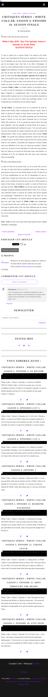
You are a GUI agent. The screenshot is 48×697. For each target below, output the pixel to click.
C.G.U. (19, 681)
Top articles (35, 678)
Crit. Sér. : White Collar (24, 13)
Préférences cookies (23, 684)
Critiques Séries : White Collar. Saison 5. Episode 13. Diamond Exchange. (24, 504)
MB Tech (24, 672)
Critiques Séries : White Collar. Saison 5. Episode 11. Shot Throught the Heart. (24, 582)
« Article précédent (7, 232)
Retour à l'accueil (24, 234)
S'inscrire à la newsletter (10, 250)
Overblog (36, 664)
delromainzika (27, 266)
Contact (43, 678)
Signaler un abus (10, 681)
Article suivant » (41, 232)
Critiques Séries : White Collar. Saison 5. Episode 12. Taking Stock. (24, 545)
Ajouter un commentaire (19, 282)
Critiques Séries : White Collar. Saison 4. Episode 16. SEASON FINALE (24, 20)
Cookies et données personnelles (32, 681)
